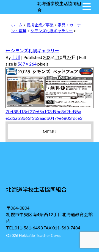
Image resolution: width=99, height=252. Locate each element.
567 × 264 (27, 63)
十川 (16, 57)
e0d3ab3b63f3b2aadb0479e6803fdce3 (44, 118)
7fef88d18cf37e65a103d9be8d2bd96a (43, 111)
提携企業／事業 (40, 25)
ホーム (17, 25)
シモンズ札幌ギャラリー (52, 30)
